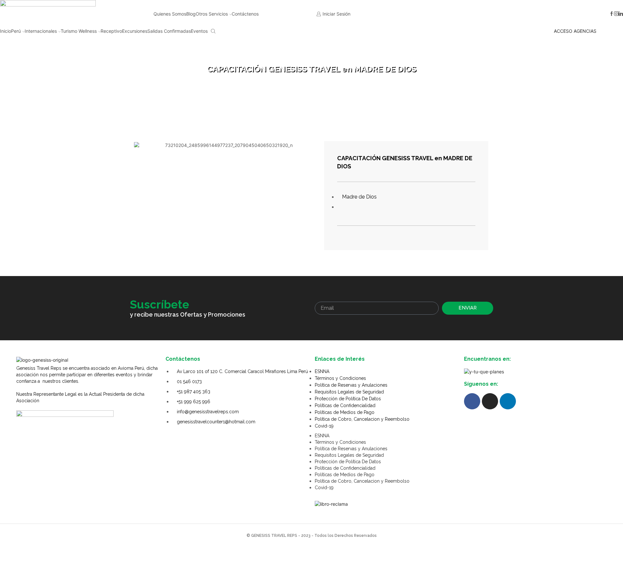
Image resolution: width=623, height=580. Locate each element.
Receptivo (111, 31)
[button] (140, 149)
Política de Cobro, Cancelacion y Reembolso (362, 419)
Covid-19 (324, 426)
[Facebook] (611, 14)
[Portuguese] (451, 13)
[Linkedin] (620, 14)
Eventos (199, 31)
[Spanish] (426, 13)
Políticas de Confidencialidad (345, 405)
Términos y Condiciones (340, 378)
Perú (16, 31)
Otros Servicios (212, 14)
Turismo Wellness (79, 31)
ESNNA (322, 371)
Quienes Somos (169, 14)
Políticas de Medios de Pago (344, 412)
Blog (191, 14)
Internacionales (41, 31)
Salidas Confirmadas (169, 31)
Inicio (5, 31)
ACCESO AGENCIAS (575, 31)
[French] (442, 13)
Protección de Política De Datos (348, 398)
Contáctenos (245, 14)
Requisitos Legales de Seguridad (349, 391)
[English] (434, 13)
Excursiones (134, 31)
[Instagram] (616, 14)
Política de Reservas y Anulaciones (351, 385)
